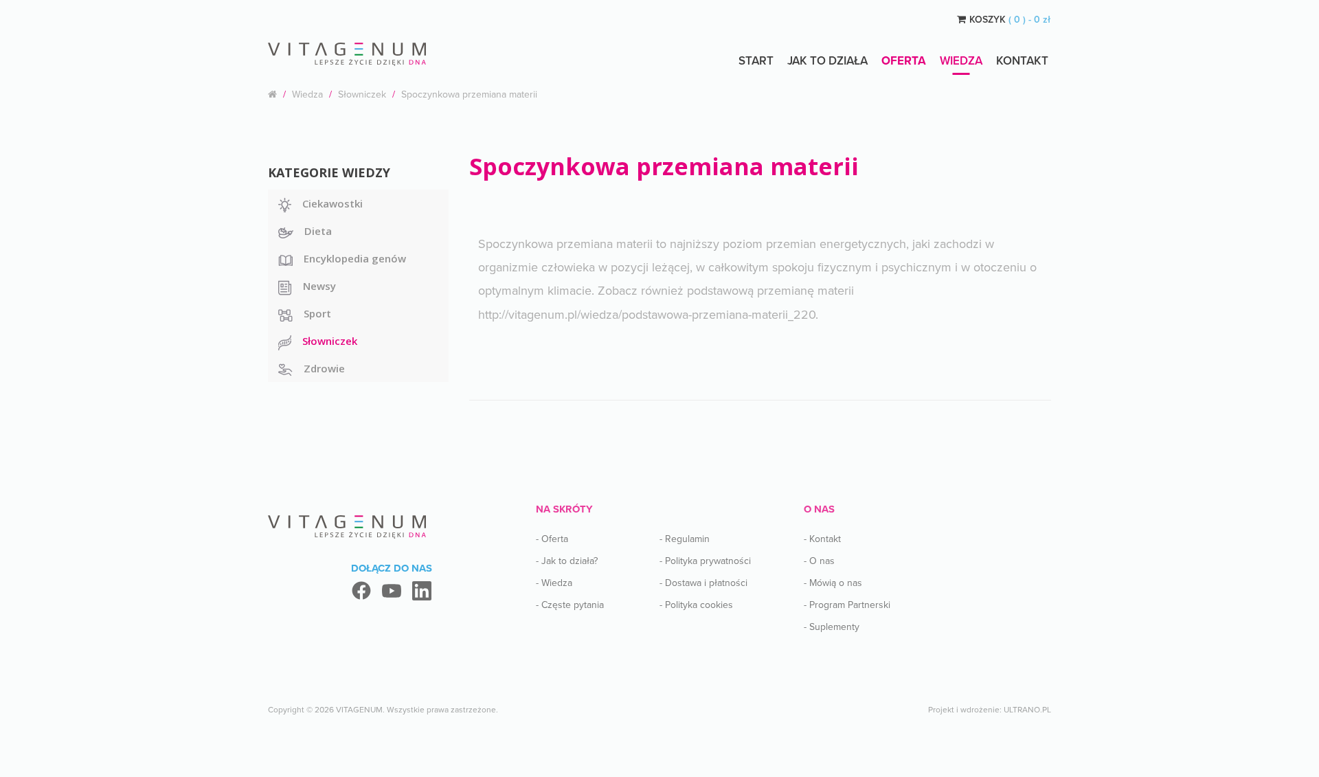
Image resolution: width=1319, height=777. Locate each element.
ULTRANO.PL (1027, 709)
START (756, 61)
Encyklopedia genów (355, 258)
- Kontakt (822, 539)
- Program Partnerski (847, 605)
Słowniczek (362, 94)
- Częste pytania (570, 605)
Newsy (319, 286)
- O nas (819, 561)
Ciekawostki (332, 203)
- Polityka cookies (696, 605)
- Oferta (552, 539)
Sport (317, 313)
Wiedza (961, 61)
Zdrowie (324, 368)
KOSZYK (1009, 19)
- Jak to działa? (567, 561)
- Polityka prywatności (705, 561)
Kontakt (1022, 61)
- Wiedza (554, 583)
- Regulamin (685, 539)
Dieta (318, 231)
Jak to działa (827, 61)
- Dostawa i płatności (703, 583)
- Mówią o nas (833, 583)
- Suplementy (831, 627)
